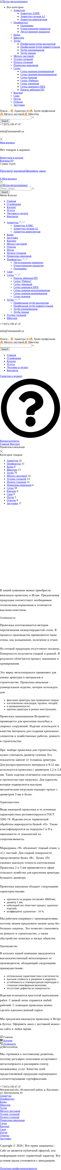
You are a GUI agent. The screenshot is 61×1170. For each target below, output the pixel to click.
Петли (10, 497)
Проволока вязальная (19, 485)
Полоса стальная (16, 482)
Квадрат (11, 491)
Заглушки (12, 503)
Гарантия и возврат (11, 376)
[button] (8, 178)
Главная (4, 444)
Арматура (12, 460)
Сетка (10, 488)
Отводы (11, 500)
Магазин (15, 444)
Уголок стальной (16, 478)
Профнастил (14, 463)
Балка (10, 466)
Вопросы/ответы (9, 440)
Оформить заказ (35, 170)
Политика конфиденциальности (18, 1168)
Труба (10, 472)
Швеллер (12, 469)
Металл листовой (17, 475)
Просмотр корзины (12, 170)
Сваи (10, 494)
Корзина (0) (6, 160)
